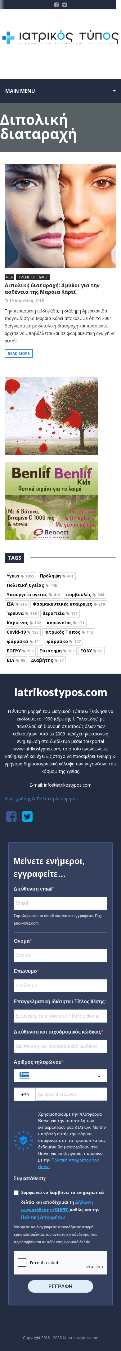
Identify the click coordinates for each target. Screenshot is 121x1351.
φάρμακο (64, 641)
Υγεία (20, 576)
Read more (19, 353)
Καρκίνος (24, 623)
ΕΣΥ (16, 660)
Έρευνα (22, 613)
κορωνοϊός (65, 623)
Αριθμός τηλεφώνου (37, 1062)
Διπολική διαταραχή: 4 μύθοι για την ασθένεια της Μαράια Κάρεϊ (52, 288)
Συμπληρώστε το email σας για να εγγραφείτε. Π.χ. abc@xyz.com (58, 920)
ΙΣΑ (17, 604)
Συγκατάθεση (29, 1178)
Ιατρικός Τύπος (68, 632)
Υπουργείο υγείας (33, 594)
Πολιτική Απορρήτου (43, 1217)
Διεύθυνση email (33, 889)
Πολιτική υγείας (32, 585)
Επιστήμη (56, 651)
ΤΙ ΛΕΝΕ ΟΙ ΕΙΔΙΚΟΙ (32, 277)
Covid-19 (22, 632)
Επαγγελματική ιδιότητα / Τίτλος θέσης (59, 1001)
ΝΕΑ (9, 277)
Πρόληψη (57, 576)
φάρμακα (24, 641)
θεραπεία (60, 613)
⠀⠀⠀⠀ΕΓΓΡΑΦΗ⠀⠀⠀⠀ (60, 1286)
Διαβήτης (47, 660)
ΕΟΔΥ (91, 651)
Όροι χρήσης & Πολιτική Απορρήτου (41, 799)
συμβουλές (85, 594)
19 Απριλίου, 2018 (26, 300)
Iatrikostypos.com (60, 691)
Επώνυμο (25, 971)
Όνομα (22, 941)
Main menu (20, 90)
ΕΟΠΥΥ (20, 651)
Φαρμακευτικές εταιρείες (69, 604)
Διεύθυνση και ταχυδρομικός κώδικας (57, 1031)
